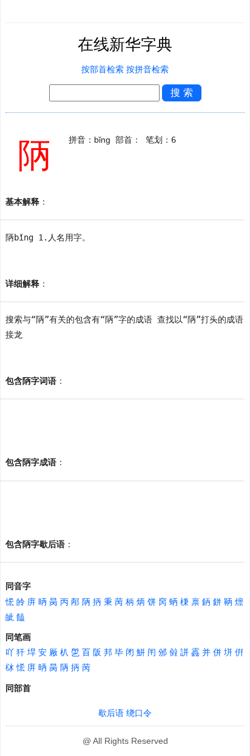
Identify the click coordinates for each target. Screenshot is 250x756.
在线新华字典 (125, 44)
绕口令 (139, 713)
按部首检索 (102, 69)
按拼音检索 (147, 69)
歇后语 (111, 713)
